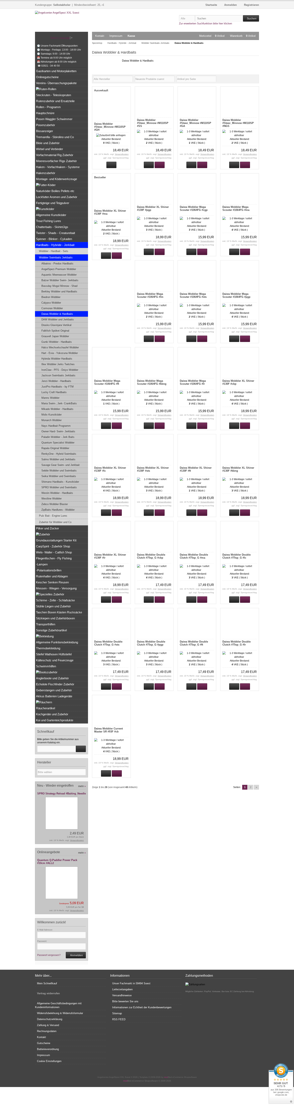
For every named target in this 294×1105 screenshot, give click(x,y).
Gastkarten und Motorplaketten (56, 71)
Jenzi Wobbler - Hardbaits (56, 381)
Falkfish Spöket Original (55, 330)
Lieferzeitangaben (122, 989)
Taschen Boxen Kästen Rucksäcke (59, 612)
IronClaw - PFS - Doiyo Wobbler (59, 369)
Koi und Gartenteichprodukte (54, 720)
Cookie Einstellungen (49, 1061)
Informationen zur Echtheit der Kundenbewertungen (141, 1007)
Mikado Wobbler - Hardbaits (57, 409)
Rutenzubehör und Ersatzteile (55, 101)
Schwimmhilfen (46, 666)
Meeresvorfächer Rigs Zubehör (56, 161)
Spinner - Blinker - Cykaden (54, 239)
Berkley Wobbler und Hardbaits (59, 291)
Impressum (115, 35)
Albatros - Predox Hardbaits (57, 263)
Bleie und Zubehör (48, 143)
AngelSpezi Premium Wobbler (58, 269)
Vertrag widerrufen (48, 993)
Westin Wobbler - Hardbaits (57, 492)
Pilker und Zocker (47, 528)
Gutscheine (43, 1043)
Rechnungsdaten (46, 1031)
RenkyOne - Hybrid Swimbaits (58, 453)
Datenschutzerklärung (49, 1019)
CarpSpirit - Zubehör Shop (53, 546)
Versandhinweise (122, 995)
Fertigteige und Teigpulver (52, 203)
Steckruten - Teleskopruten (53, 95)
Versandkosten (122, 154)
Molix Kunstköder (51, 414)
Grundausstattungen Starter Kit (56, 540)
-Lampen (42, 564)
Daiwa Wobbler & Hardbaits (57, 313)
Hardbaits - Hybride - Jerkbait (55, 245)
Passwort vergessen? (49, 955)
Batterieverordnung (48, 1049)
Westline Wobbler (51, 498)
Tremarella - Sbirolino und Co (55, 137)
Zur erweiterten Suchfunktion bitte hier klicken (205, 23)
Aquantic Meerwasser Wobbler (59, 274)
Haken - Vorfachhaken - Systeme (58, 167)
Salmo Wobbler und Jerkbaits (58, 459)
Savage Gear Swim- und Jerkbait (60, 464)
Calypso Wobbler (51, 302)
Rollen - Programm (48, 107)
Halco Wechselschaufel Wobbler (60, 347)
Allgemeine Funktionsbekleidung (57, 642)
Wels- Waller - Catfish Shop (54, 552)
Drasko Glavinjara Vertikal (56, 325)
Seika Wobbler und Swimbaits (58, 476)
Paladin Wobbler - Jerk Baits (57, 436)
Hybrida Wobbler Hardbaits (56, 358)
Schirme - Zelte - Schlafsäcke (55, 600)
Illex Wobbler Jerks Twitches (58, 364)
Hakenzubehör (45, 173)
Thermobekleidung (48, 648)
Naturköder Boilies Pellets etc (55, 191)
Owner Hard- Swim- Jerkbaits (58, 431)
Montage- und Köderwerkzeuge (56, 179)
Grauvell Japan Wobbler (55, 336)
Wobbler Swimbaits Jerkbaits (56, 257)
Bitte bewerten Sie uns (125, 1001)
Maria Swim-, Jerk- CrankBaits (59, 403)
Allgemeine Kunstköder (51, 215)
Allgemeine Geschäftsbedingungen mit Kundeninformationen (58, 1005)
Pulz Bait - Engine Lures (53, 515)
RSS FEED (118, 1019)
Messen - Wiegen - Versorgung (56, 588)
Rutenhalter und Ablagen (52, 576)
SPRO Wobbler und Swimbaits (59, 487)
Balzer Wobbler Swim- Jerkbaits (59, 280)
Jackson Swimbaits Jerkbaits (58, 375)
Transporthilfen (45, 624)
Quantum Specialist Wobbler (57, 442)
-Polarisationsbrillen (48, 570)
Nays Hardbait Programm (56, 425)
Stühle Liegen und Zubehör (53, 606)
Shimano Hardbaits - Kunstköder (60, 481)
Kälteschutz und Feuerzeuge (54, 660)
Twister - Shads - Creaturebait (55, 233)
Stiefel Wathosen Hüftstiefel (54, 654)
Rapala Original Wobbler (55, 448)
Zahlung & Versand (48, 1025)
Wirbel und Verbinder (49, 149)
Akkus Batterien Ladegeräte (54, 696)
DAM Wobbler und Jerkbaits (57, 319)
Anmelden (76, 955)
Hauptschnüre (45, 113)
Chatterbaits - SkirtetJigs (52, 227)
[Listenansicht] (257, 79)
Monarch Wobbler (51, 420)
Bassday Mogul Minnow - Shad (59, 285)
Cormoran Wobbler (52, 308)
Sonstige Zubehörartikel (51, 630)
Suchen (251, 18)
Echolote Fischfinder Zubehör (55, 684)
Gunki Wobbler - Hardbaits (56, 341)
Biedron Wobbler (50, 297)
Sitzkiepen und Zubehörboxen (55, 618)
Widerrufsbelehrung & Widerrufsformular (60, 1013)
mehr (82, 786)
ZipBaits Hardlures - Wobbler (58, 509)
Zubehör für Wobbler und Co (55, 522)
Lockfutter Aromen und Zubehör (56, 197)
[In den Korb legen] (81, 749)
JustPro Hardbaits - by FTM (57, 386)
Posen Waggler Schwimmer (54, 119)
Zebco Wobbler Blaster (54, 504)
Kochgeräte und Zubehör (52, 714)
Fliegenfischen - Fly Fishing (54, 558)
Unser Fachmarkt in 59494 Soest (131, 983)
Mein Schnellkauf (47, 983)
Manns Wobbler (50, 397)
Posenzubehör (45, 125)
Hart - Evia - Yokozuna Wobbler (59, 353)
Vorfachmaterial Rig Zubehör (54, 155)
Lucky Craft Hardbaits (54, 392)
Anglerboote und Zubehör (52, 678)
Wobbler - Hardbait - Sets (53, 251)
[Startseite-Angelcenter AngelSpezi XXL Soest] (61, 13)
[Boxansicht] (255, 79)
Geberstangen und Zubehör (54, 690)
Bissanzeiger (44, 131)
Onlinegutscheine (47, 77)
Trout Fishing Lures (48, 221)
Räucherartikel (45, 708)
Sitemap (117, 1013)
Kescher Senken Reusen (52, 582)
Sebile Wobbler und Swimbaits (59, 470)
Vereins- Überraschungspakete (56, 83)
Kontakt (99, 35)
